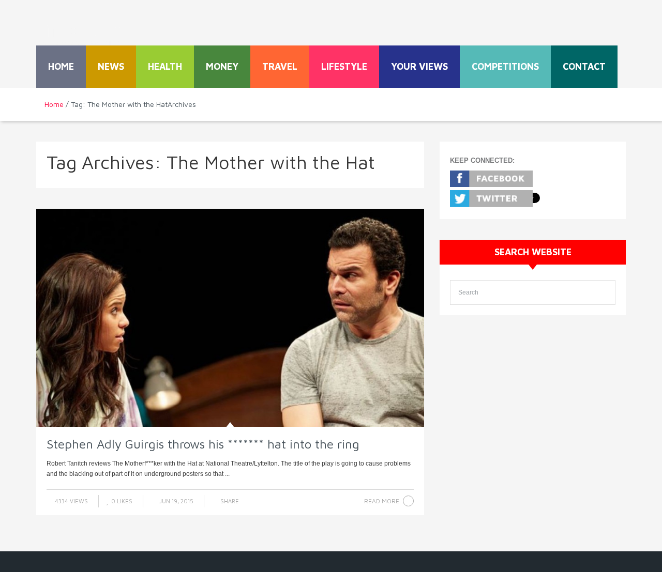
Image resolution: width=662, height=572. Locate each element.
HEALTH (165, 66)
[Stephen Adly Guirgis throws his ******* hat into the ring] (230, 318)
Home (61, 66)
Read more (381, 501)
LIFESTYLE (344, 66)
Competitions (505, 66)
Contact (584, 66)
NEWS (111, 66)
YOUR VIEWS (419, 66)
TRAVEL (279, 66)
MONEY (222, 66)
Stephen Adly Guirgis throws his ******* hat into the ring (203, 444)
